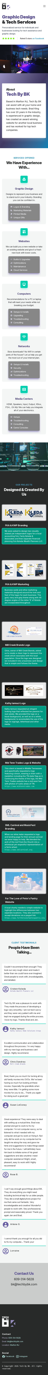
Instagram (23, 1356)
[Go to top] (8, 1321)
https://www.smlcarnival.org (18, 850)
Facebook (10, 1356)
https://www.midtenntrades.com (19, 786)
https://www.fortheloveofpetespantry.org (25, 918)
